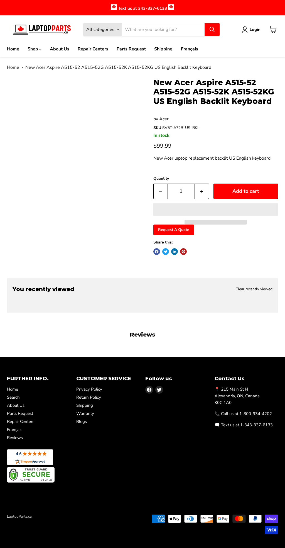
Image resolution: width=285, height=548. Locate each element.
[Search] (212, 29)
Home (13, 49)
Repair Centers (93, 49)
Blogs (81, 421)
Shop (33, 49)
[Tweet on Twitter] (165, 251)
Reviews (15, 437)
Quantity (161, 178)
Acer (164, 119)
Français (189, 49)
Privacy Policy (89, 389)
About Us (59, 49)
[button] (215, 209)
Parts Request (131, 49)
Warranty (85, 413)
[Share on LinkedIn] (174, 251)
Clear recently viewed (253, 289)
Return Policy (88, 397)
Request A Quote (173, 229)
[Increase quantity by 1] (202, 191)
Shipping (163, 49)
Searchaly (39, 522)
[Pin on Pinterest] (183, 251)
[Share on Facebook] (156, 251)
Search (13, 397)
